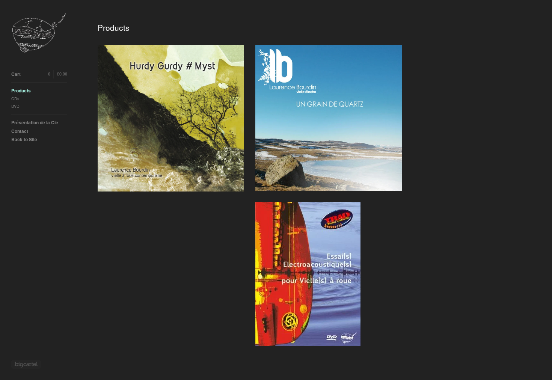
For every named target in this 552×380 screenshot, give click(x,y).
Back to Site (24, 139)
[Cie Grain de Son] (39, 32)
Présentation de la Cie (34, 122)
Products (21, 90)
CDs (15, 98)
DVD (15, 106)
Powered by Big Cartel (26, 364)
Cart (39, 74)
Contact (19, 131)
